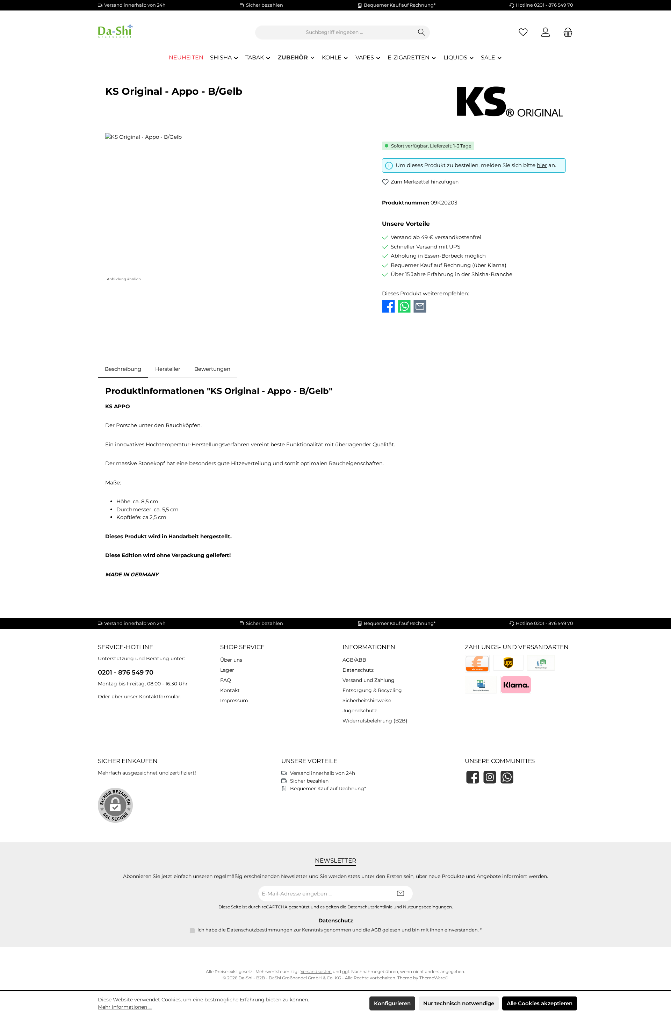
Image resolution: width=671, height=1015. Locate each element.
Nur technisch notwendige (458, 1003)
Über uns (231, 660)
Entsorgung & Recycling (372, 690)
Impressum (234, 700)
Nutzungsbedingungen (427, 907)
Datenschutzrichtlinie (369, 907)
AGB (376, 930)
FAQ (225, 680)
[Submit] (400, 893)
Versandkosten (316, 971)
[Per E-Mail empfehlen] (420, 306)
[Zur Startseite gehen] (136, 32)
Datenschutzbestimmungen (260, 930)
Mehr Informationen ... (125, 1007)
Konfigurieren (392, 1003)
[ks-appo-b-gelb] (236, 208)
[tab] (123, 369)
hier (542, 165)
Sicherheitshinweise (366, 700)
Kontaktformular (159, 696)
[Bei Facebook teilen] (388, 306)
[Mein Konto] (545, 32)
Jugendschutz (359, 710)
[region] (236, 208)
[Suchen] (421, 32)
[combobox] (334, 32)
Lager (227, 670)
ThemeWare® (433, 977)
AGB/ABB (354, 660)
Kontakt (230, 690)
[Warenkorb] (565, 32)
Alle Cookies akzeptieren (539, 1003)
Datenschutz (358, 670)
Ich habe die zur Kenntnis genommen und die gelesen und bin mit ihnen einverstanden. (339, 930)
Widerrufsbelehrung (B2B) (374, 721)
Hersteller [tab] (167, 369)
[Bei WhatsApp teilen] (404, 306)
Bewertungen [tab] (212, 369)
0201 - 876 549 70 (125, 672)
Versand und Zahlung (368, 680)
